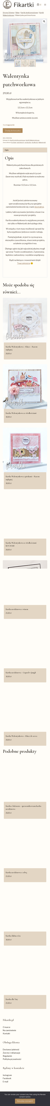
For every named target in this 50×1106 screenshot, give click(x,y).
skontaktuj (39, 207)
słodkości (35, 142)
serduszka (27, 142)
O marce (6, 1027)
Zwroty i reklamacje (11, 1053)
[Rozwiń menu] (45, 4)
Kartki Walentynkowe (32, 140)
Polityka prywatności (12, 1059)
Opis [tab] (6, 150)
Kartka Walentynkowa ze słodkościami (21, 413)
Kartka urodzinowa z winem (17, 609)
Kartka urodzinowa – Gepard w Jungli (21, 672)
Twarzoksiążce (23, 263)
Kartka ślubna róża (13, 936)
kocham (13, 142)
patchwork (20, 142)
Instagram (7, 1075)
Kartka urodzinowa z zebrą (16, 872)
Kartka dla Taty (12, 999)
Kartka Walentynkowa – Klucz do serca (21, 736)
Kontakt (6, 1033)
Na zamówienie (9, 1030)
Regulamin (7, 1056)
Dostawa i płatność (11, 1049)
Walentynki (42, 142)
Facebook (7, 1078)
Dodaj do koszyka (12, 130)
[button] (44, 21)
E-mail (5, 1081)
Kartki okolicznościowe (17, 140)
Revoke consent (25, 1101)
